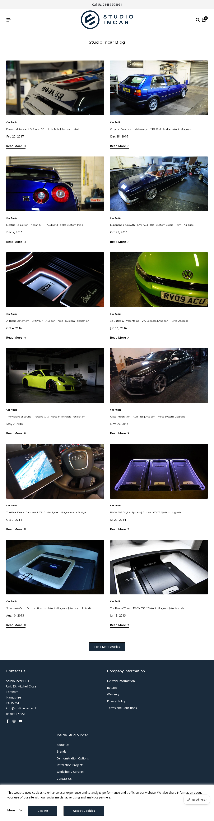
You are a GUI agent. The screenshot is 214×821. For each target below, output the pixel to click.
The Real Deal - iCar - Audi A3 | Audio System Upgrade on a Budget (46, 512)
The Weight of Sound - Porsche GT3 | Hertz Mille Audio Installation (45, 416)
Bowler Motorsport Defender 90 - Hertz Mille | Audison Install (42, 129)
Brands (61, 751)
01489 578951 (112, 4)
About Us (63, 745)
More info (14, 810)
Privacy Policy (116, 701)
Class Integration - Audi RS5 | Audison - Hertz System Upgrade (147, 416)
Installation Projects (70, 765)
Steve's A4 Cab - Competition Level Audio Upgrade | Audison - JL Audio (49, 608)
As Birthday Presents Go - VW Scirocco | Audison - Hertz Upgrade (149, 320)
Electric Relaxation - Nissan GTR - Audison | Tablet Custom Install (45, 224)
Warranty (113, 694)
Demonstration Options (73, 758)
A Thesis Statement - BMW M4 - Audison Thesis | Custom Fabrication (47, 320)
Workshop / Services (70, 772)
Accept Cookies (84, 811)
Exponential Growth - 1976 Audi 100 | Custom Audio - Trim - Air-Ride (152, 224)
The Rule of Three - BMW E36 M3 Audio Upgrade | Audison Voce (148, 608)
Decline (42, 811)
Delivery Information (121, 681)
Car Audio (11, 122)
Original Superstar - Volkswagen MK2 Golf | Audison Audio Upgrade (150, 129)
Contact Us (64, 779)
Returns (112, 688)
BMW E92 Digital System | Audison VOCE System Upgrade (145, 512)
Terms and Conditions (122, 708)
